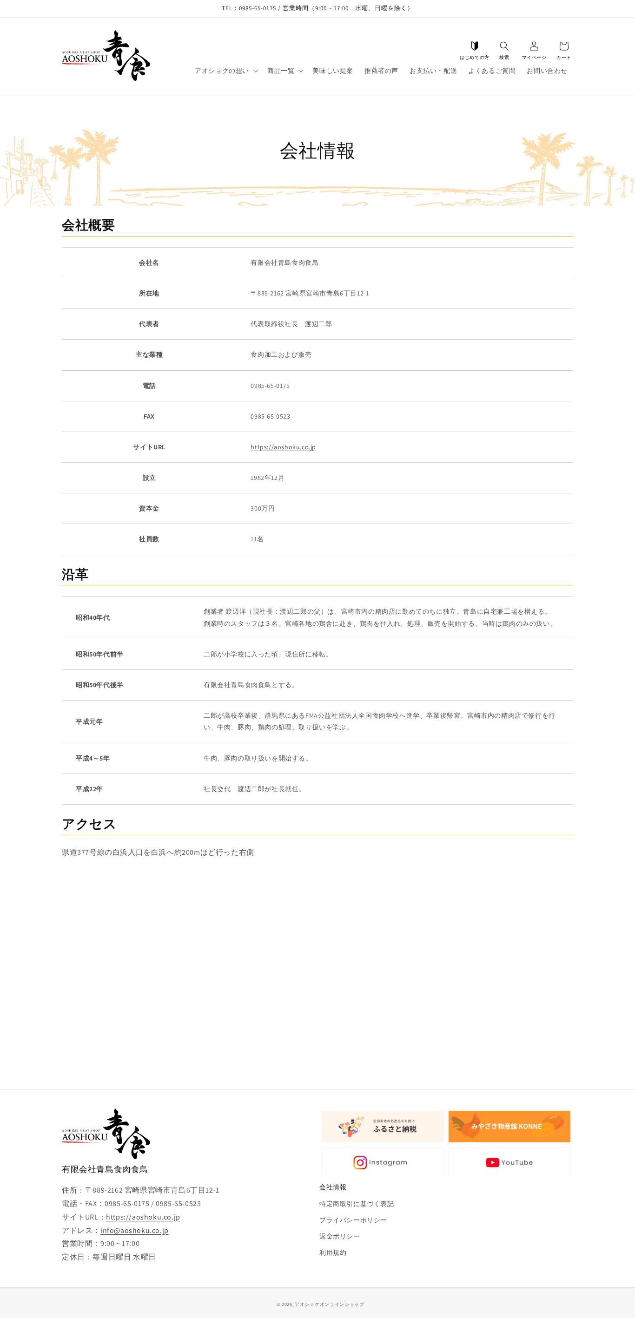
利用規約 (332, 1252)
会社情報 (332, 1187)
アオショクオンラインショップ (329, 1304)
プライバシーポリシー (353, 1220)
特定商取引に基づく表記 (356, 1204)
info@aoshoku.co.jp (134, 1230)
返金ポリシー (339, 1236)
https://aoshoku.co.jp (283, 447)
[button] (504, 46)
